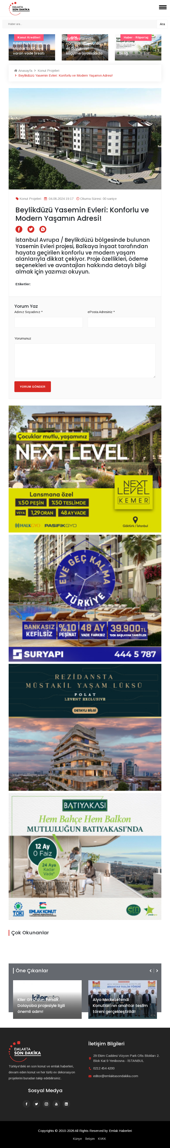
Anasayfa (24, 70)
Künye (77, 1138)
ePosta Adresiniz (101, 312)
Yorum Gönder (32, 386)
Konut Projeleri (48, 70)
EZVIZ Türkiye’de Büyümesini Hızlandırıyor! (120, 1008)
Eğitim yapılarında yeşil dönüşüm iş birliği (82, 48)
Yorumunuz (22, 338)
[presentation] (151, 971)
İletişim (90, 1138)
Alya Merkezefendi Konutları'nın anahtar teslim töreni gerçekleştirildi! (44, 1005)
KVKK (102, 1138)
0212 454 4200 (103, 1068)
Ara (162, 24)
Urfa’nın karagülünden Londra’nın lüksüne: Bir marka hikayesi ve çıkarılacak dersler (137, 43)
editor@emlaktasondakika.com (115, 1076)
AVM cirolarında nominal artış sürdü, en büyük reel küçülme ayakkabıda (31, 46)
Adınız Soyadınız (28, 312)
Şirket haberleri (109, 983)
